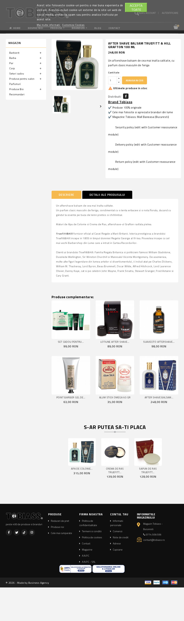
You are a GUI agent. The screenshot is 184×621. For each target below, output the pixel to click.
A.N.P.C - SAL (89, 562)
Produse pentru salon (21, 79)
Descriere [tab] (66, 195)
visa (148, 582)
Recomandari (17, 94)
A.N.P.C (85, 555)
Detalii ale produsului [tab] (107, 195)
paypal (156, 582)
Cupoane (118, 549)
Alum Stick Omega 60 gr (115, 397)
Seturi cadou (16, 73)
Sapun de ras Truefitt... (148, 470)
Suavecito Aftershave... (159, 342)
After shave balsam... (159, 397)
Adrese (117, 543)
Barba (12, 58)
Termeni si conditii (92, 531)
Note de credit (120, 537)
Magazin (14, 43)
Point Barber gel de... (71, 397)
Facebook (9, 532)
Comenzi (117, 531)
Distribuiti (125, 96)
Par (11, 63)
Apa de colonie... (82, 468)
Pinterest (24, 532)
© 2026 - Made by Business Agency (27, 583)
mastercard (174, 582)
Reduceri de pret (60, 521)
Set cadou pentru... (71, 342)
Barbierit (14, 53)
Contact (86, 543)
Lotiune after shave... (115, 342)
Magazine (87, 549)
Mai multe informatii (49, 25)
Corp (12, 68)
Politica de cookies (92, 537)
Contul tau (119, 514)
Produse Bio (16, 89)
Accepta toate (136, 7)
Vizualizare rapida (75, 335)
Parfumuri (15, 84)
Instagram (32, 532)
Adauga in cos (134, 80)
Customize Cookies (73, 25)
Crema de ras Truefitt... (115, 470)
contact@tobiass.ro (154, 540)
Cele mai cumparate (61, 533)
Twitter (16, 532)
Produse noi (57, 527)
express (165, 582)
